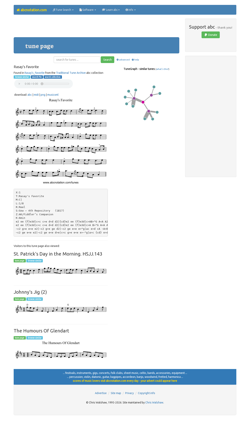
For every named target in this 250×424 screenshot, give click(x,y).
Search (107, 59)
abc (30, 94)
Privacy (129, 393)
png (43, 94)
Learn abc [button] (111, 9)
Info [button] (131, 9)
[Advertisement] (96, 27)
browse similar (22, 77)
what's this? (162, 69)
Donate (212, 34)
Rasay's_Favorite (35, 72)
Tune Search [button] (63, 9)
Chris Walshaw (154, 402)
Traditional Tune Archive (71, 72)
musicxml (53, 94)
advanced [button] (124, 59)
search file (37, 77)
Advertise (101, 393)
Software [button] (88, 9)
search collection (53, 77)
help (136, 59)
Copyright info (146, 393)
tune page (19, 260)
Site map (116, 393)
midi (36, 94)
